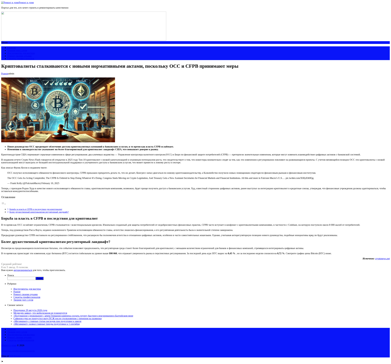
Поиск (10, 275)
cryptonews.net (382, 258)
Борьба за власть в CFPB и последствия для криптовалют (35, 209)
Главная (11, 47)
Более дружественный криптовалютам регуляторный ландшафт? (39, 212)
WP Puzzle (15, 356)
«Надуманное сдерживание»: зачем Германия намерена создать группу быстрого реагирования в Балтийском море (73, 315)
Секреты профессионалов (20, 58)
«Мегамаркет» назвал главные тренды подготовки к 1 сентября (46, 324)
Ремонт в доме (26, 2)
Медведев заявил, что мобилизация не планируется (40, 313)
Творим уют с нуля (17, 50)
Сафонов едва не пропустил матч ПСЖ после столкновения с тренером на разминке (57, 318)
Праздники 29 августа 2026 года (30, 310)
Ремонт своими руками (19, 56)
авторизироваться (23, 270)
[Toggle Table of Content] (3, 204)
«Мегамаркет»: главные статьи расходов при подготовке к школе (47, 321)
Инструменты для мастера (21, 53)
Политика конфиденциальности (18, 351)
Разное (4, 73)
